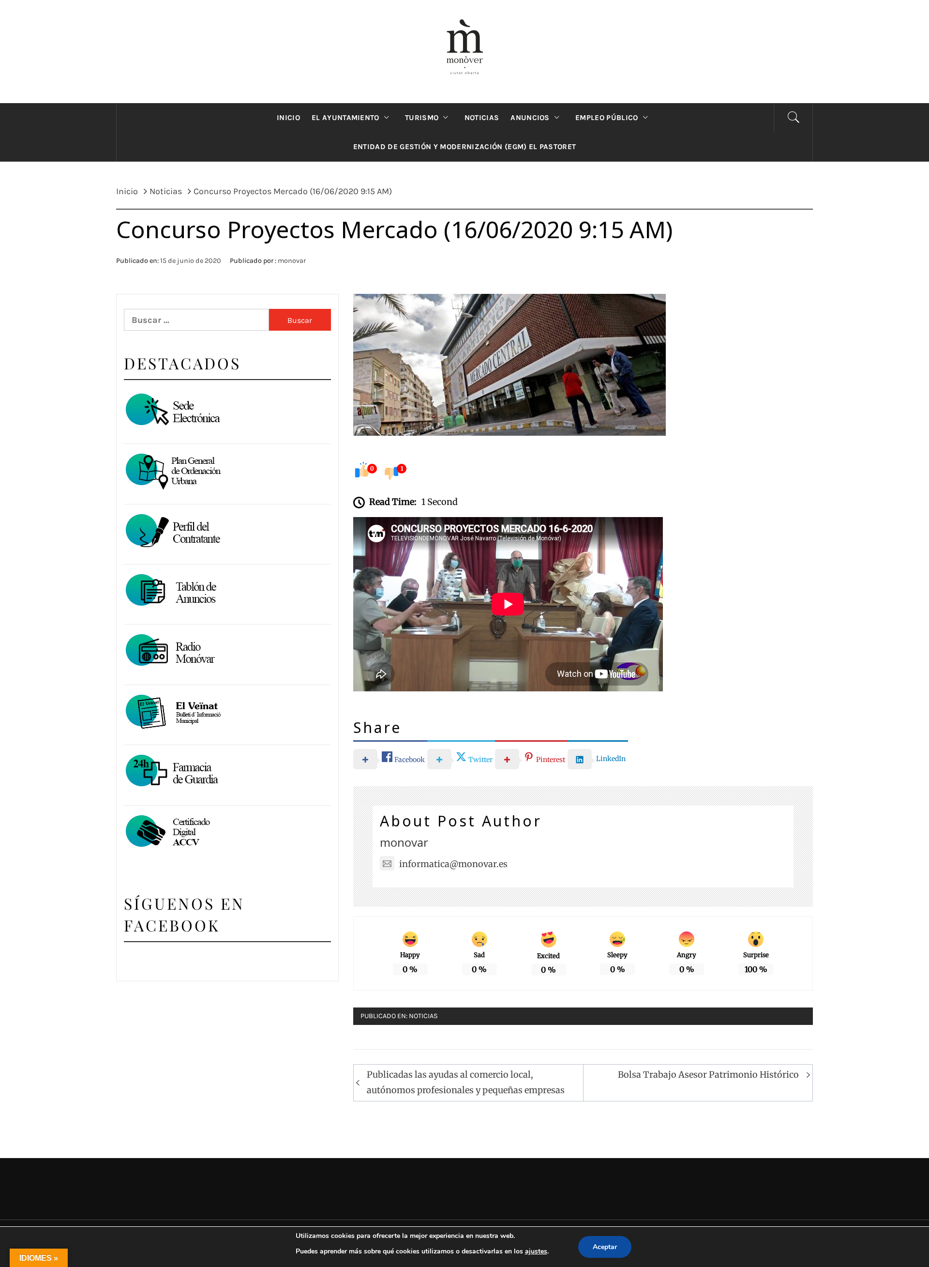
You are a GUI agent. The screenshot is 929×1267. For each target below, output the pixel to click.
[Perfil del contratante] (172, 531)
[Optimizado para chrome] (172, 651)
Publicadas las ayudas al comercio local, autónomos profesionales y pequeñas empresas (466, 1082)
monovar (292, 261)
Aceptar (605, 1247)
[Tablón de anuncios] (172, 591)
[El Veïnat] (172, 712)
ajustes (536, 1251)
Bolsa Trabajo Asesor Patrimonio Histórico (708, 1074)
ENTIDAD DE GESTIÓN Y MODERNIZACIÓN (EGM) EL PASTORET (464, 146)
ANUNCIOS (530, 117)
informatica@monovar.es (453, 864)
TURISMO (421, 117)
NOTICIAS (481, 117)
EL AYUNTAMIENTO (345, 117)
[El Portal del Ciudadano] (172, 411)
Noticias (423, 1016)
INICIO (288, 117)
